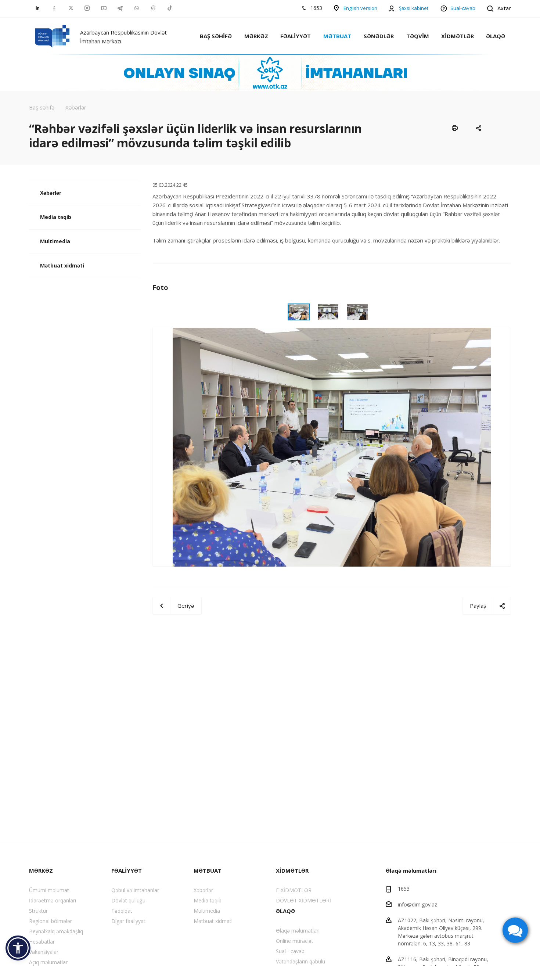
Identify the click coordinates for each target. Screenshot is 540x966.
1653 (404, 888)
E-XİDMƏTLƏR (294, 890)
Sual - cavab (290, 951)
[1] (332, 446)
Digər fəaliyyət (128, 920)
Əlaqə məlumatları (298, 930)
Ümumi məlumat (49, 890)
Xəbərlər (50, 192)
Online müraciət (294, 940)
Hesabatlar (42, 941)
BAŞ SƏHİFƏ (216, 36)
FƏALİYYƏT (295, 36)
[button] (18, 948)
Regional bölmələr (50, 920)
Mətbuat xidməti (62, 265)
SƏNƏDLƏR (379, 36)
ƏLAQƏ (495, 36)
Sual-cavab (462, 8)
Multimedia (55, 241)
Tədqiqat (121, 910)
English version (360, 8)
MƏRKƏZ (256, 36)
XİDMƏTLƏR (457, 36)
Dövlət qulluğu (128, 900)
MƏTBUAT (337, 36)
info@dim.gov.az (417, 904)
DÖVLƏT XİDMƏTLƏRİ (303, 900)
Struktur (38, 910)
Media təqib (55, 216)
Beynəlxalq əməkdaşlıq (56, 931)
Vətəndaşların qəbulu (300, 961)
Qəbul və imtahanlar (135, 890)
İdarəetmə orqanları (52, 900)
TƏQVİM (417, 36)
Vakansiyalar (43, 951)
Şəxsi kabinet (413, 8)
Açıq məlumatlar (48, 962)
